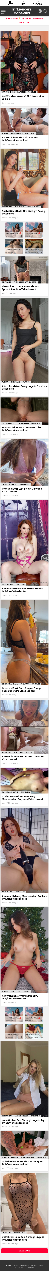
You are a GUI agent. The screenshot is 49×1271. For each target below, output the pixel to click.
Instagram (7, 207)
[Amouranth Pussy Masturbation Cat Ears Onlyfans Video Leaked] (24, 850)
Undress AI (24, 22)
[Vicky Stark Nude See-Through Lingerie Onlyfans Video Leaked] (24, 1203)
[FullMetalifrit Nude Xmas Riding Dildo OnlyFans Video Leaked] (24, 411)
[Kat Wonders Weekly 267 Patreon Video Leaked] (24, 62)
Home (8, 1265)
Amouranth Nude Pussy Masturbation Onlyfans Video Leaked (22, 590)
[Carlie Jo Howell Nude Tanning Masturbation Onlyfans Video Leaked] (24, 781)
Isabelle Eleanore (10, 1157)
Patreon (21, 92)
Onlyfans (29, 133)
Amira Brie (6, 752)
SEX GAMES (38, 18)
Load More (24, 1250)
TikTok (29, 752)
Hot (23, 4)
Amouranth (7, 584)
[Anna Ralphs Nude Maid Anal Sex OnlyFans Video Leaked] (24, 121)
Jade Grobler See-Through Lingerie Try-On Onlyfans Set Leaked (23, 1121)
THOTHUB (26, 18)
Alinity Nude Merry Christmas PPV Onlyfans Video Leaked (20, 997)
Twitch (26, 382)
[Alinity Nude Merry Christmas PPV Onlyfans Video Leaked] (24, 950)
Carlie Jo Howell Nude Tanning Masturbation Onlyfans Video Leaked (22, 798)
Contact (30, 1268)
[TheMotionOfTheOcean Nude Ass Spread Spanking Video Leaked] (24, 270)
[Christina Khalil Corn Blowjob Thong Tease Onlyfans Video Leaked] (24, 642)
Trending (37, 4)
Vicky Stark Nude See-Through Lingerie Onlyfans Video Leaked (23, 1238)
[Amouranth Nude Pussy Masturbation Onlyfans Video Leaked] (24, 543)
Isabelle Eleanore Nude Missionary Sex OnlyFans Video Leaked (23, 1163)
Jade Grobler (21, 1116)
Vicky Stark (19, 1233)
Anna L (5, 133)
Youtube (32, 92)
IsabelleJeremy (28, 1157)
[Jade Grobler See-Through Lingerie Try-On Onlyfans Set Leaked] (24, 1079)
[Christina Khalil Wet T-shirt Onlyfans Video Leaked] (24, 462)
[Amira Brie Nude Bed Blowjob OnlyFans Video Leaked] (24, 727)
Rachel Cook (33, 207)
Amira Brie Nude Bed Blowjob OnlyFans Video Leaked (23, 758)
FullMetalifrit (8, 423)
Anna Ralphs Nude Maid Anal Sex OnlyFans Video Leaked (20, 139)
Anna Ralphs (17, 133)
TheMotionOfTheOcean (25, 282)
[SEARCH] (46, 11)
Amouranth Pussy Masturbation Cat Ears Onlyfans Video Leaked (24, 897)
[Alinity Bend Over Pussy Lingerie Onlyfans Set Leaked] (24, 340)
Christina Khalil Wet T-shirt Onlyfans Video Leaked (22, 490)
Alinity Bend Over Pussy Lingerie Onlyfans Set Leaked (24, 387)
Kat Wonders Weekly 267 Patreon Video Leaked (23, 97)
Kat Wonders (8, 92)
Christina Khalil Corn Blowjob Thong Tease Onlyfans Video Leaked (21, 689)
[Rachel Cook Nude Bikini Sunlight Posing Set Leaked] (24, 178)
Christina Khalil (10, 484)
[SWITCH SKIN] (40, 11)
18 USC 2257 (20, 1268)
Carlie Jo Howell (10, 792)
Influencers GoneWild (21, 11)
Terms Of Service (21, 1265)
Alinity (5, 382)
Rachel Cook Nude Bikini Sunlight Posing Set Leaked (23, 212)
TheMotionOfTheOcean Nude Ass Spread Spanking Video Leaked (20, 288)
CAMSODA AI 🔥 (13, 18)
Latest (10, 4)
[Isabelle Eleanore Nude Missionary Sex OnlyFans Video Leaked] (24, 1145)
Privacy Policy (37, 1265)
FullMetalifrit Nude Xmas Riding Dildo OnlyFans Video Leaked (22, 429)
